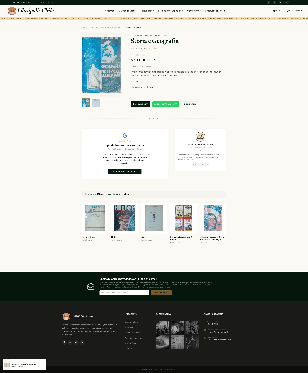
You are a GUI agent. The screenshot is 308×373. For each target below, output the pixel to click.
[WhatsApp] (287, 2)
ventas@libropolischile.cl (26, 2)
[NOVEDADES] (177, 342)
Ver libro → (23, 367)
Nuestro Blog (130, 343)
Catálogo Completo (133, 332)
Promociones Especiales (170, 10)
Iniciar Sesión (295, 11)
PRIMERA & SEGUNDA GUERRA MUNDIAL (105, 27)
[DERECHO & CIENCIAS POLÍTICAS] (162, 342)
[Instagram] (268, 2)
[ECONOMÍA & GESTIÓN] (192, 342)
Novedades (148, 10)
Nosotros (109, 10)
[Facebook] (280, 2)
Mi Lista (279, 11)
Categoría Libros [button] (127, 10)
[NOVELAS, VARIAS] (192, 327)
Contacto (129, 348)
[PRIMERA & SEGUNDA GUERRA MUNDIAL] (177, 327)
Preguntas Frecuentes (134, 338)
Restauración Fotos (215, 10)
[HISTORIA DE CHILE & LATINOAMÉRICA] (162, 327)
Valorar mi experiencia (124, 171)
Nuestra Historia (131, 322)
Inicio (84, 27)
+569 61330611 (49, 2)
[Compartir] (274, 2)
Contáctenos (194, 10)
